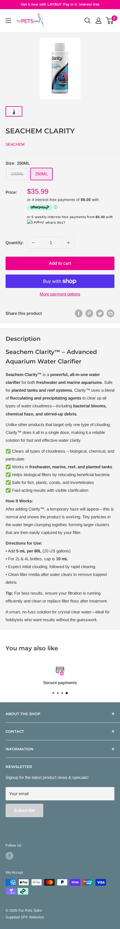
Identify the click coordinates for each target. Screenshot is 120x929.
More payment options (60, 294)
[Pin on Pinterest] (89, 313)
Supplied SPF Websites (25, 917)
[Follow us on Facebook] (9, 856)
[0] (109, 20)
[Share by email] (110, 313)
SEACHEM (15, 144)
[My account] (98, 21)
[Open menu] (8, 20)
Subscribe (24, 810)
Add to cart (60, 263)
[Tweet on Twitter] (100, 313)
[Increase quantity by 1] (68, 243)
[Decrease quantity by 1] (33, 243)
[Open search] (88, 21)
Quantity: (15, 242)
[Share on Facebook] (79, 313)
